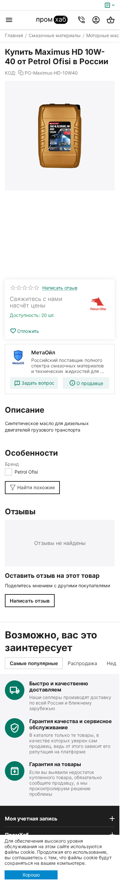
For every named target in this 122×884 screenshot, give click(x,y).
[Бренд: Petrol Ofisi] (98, 304)
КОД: (10, 73)
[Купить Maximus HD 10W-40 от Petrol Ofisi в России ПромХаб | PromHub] (60, 136)
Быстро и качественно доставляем (58, 686)
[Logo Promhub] (52, 20)
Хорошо (31, 874)
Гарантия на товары (55, 764)
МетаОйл (43, 352)
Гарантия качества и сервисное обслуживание (70, 724)
